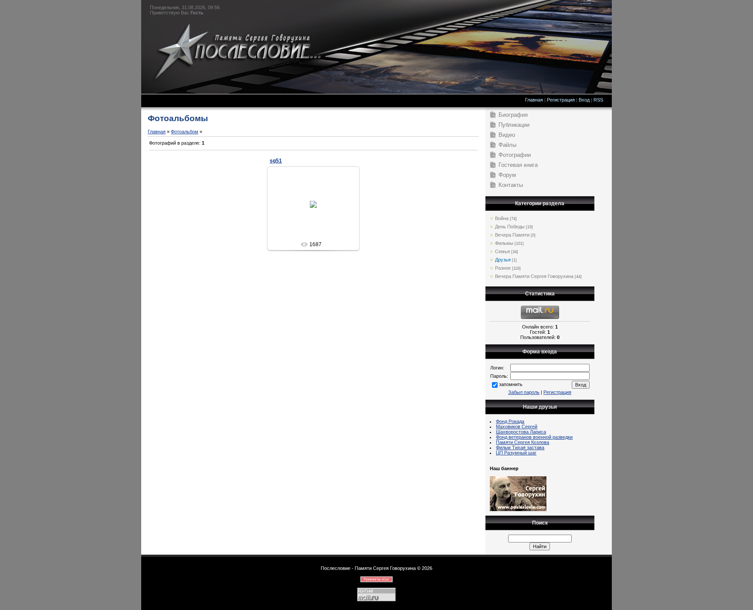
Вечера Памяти (512, 234)
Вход (584, 99)
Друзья (503, 259)
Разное (503, 268)
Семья (502, 251)
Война (502, 218)
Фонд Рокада (510, 421)
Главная (534, 99)
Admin (317, 211)
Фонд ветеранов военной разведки (534, 437)
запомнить (510, 384)
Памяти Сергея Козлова (522, 442)
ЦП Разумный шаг (516, 452)
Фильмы (504, 243)
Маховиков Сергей (516, 426)
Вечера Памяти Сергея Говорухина (534, 276)
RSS (598, 99)
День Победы (510, 226)
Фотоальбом (184, 131)
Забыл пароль (523, 392)
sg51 (276, 161)
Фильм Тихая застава (520, 447)
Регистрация (561, 99)
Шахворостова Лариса (521, 431)
